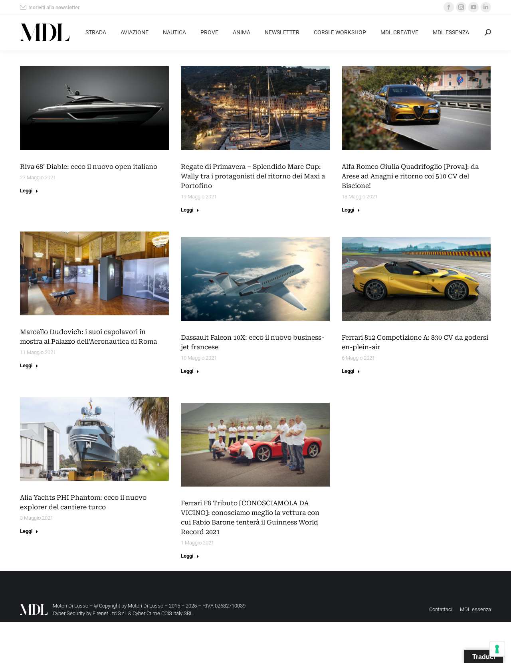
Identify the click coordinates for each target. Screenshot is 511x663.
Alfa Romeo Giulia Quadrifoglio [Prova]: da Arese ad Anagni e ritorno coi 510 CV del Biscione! (410, 176)
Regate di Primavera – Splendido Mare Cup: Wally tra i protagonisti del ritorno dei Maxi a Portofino (253, 176)
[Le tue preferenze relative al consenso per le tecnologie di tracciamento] (497, 649)
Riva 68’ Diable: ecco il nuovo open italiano (88, 166)
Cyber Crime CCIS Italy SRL (163, 613)
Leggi (26, 191)
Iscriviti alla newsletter (54, 7)
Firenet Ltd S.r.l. (110, 613)
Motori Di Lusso (145, 606)
